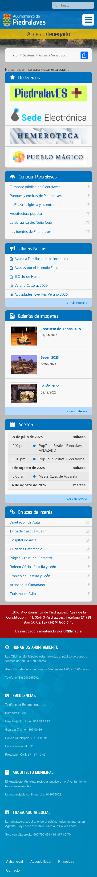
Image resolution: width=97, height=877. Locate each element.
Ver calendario (76, 499)
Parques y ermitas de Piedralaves (36, 195)
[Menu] (88, 20)
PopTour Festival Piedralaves (61, 459)
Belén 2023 (49, 357)
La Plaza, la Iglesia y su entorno (34, 204)
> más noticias (77, 303)
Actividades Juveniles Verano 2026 (41, 294)
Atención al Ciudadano (27, 585)
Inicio (14, 55)
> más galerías (76, 411)
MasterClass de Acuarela (58, 476)
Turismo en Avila (23, 593)
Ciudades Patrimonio (26, 549)
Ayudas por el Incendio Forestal (39, 267)
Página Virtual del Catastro (31, 558)
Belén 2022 (49, 386)
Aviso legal (14, 861)
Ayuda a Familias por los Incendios (41, 258)
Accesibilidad (40, 861)
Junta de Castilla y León (28, 531)
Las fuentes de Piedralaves (31, 231)
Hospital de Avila (23, 540)
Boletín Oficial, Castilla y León (33, 567)
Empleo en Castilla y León (30, 576)
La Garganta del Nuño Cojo (31, 222)
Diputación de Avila (25, 522)
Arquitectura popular (26, 213)
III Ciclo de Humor (28, 276)
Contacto (13, 870)
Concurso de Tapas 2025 (60, 329)
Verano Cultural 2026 (31, 285)
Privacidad (66, 861)
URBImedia (72, 631)
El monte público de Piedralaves (35, 187)
